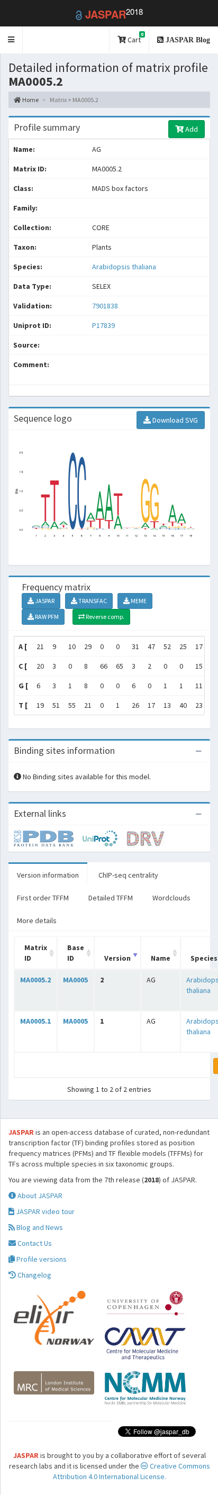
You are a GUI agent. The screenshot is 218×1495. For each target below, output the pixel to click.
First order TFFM (43, 898)
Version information (48, 875)
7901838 (105, 306)
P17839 (104, 325)
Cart (134, 37)
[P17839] (48, 838)
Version (117, 958)
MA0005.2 (35, 979)
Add (191, 129)
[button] (11, 39)
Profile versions (41, 1259)
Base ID (75, 953)
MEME (138, 601)
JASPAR (44, 601)
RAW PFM (46, 617)
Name (160, 958)
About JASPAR (39, 1195)
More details (37, 920)
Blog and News (39, 1227)
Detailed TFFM (110, 898)
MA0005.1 (35, 1021)
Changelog (33, 1275)
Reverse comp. (104, 617)
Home (30, 100)
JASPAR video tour (44, 1211)
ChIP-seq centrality (128, 875)
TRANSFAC (92, 601)
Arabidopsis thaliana (124, 266)
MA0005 (75, 979)
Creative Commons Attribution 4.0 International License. (131, 1471)
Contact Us (34, 1243)
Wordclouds (171, 898)
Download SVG (174, 420)
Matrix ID (35, 953)
